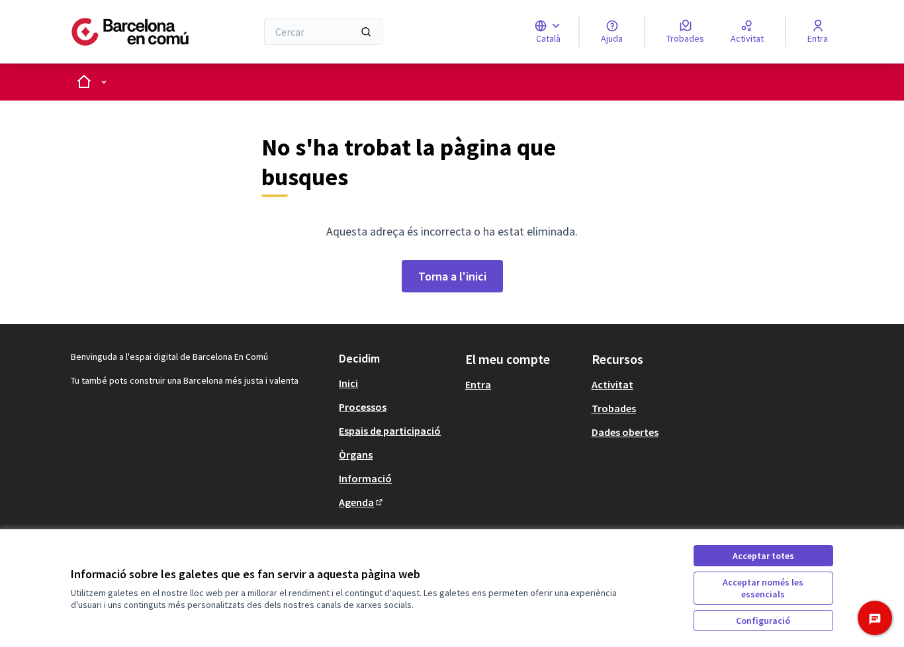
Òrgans (356, 454)
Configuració (763, 620)
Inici (348, 383)
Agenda (361, 502)
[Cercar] (366, 31)
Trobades (614, 408)
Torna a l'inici (452, 276)
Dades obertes (625, 432)
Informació (365, 478)
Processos (362, 406)
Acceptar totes (763, 556)
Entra (478, 384)
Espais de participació (390, 430)
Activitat (612, 384)
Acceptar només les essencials (763, 588)
